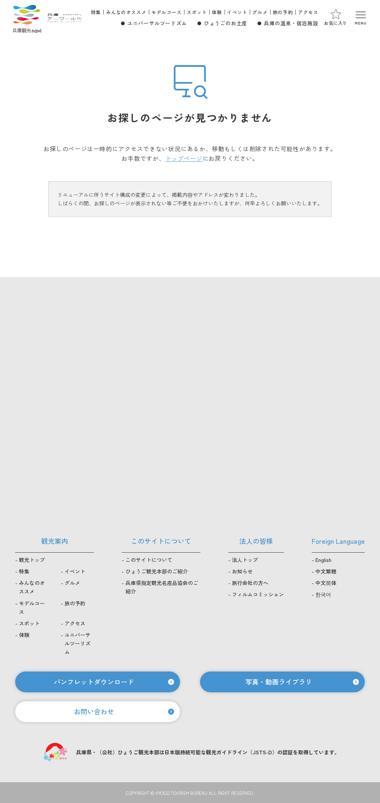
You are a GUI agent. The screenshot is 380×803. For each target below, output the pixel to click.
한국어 (323, 594)
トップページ (184, 158)
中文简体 (325, 582)
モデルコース (166, 12)
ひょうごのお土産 (225, 23)
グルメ (260, 12)
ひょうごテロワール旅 (64, 17)
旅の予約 (283, 12)
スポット (197, 12)
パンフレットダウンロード (94, 681)
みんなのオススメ (126, 12)
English (323, 559)
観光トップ (32, 559)
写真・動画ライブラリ (278, 681)
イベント (237, 12)
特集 (96, 12)
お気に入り (335, 23)
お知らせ (242, 571)
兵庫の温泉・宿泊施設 (291, 23)
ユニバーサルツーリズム (157, 23)
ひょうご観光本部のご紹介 (156, 571)
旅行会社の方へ (250, 582)
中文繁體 (325, 571)
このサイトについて (148, 559)
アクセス (308, 12)
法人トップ (245, 559)
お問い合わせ (94, 711)
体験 (217, 12)
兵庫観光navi (27, 18)
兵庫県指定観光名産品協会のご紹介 (161, 587)
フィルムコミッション (258, 594)
